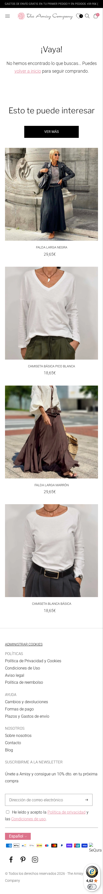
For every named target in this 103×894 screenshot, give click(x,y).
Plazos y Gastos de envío (27, 716)
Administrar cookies (23, 644)
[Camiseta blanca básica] (51, 550)
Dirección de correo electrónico (33, 794)
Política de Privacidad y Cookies (33, 661)
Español (16, 836)
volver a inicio (27, 71)
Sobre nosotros (18, 735)
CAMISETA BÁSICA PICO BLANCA (51, 366)
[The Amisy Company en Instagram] (35, 861)
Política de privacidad (67, 812)
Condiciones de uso (28, 819)
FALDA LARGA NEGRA (51, 247)
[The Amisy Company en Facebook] (11, 861)
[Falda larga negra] (51, 194)
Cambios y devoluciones (26, 701)
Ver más (51, 132)
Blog (9, 750)
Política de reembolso (24, 682)
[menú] (7, 15)
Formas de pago (19, 709)
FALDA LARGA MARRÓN (51, 485)
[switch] (92, 887)
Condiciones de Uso (22, 668)
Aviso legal (14, 675)
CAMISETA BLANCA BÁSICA (51, 604)
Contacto (13, 742)
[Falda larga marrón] (51, 432)
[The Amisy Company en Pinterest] (23, 861)
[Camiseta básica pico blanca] (51, 313)
